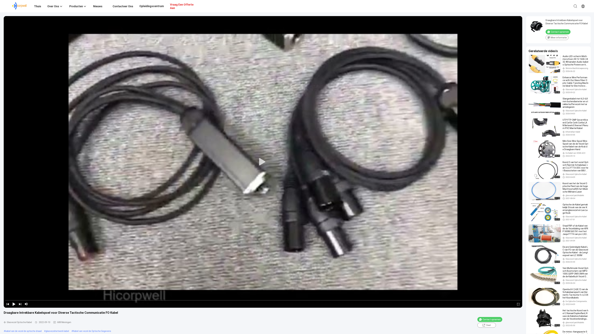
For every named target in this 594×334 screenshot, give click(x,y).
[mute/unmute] (26, 304)
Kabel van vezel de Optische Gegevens (92, 331)
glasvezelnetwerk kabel (57, 331)
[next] (20, 304)
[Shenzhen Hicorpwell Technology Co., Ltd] (19, 6)
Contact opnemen (492, 319)
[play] (263, 162)
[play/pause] (14, 304)
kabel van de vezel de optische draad (23, 331)
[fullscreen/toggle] (518, 304)
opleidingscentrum (151, 6)
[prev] (8, 304)
